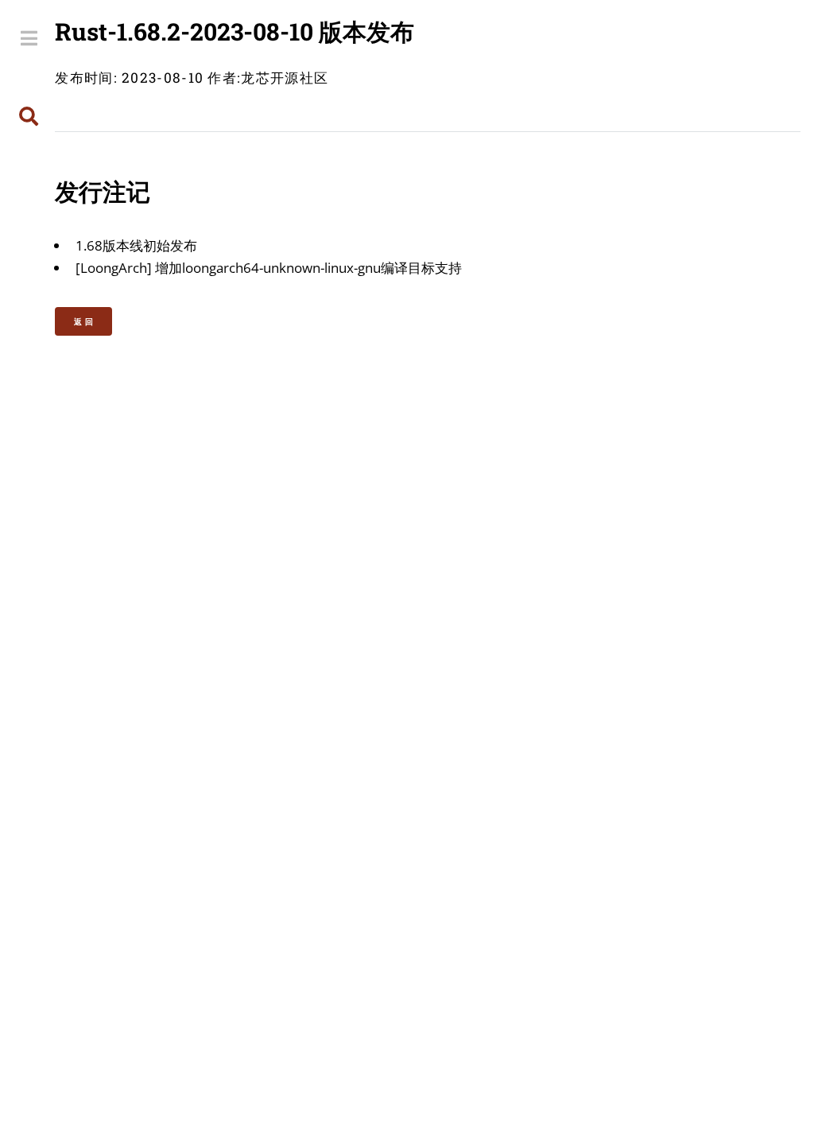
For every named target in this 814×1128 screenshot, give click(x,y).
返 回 (84, 321)
